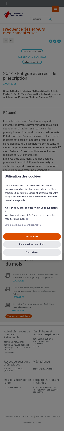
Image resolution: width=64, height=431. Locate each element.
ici (27, 219)
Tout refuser (32, 252)
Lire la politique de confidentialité (23, 225)
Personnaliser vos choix (32, 244)
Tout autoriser (32, 236)
